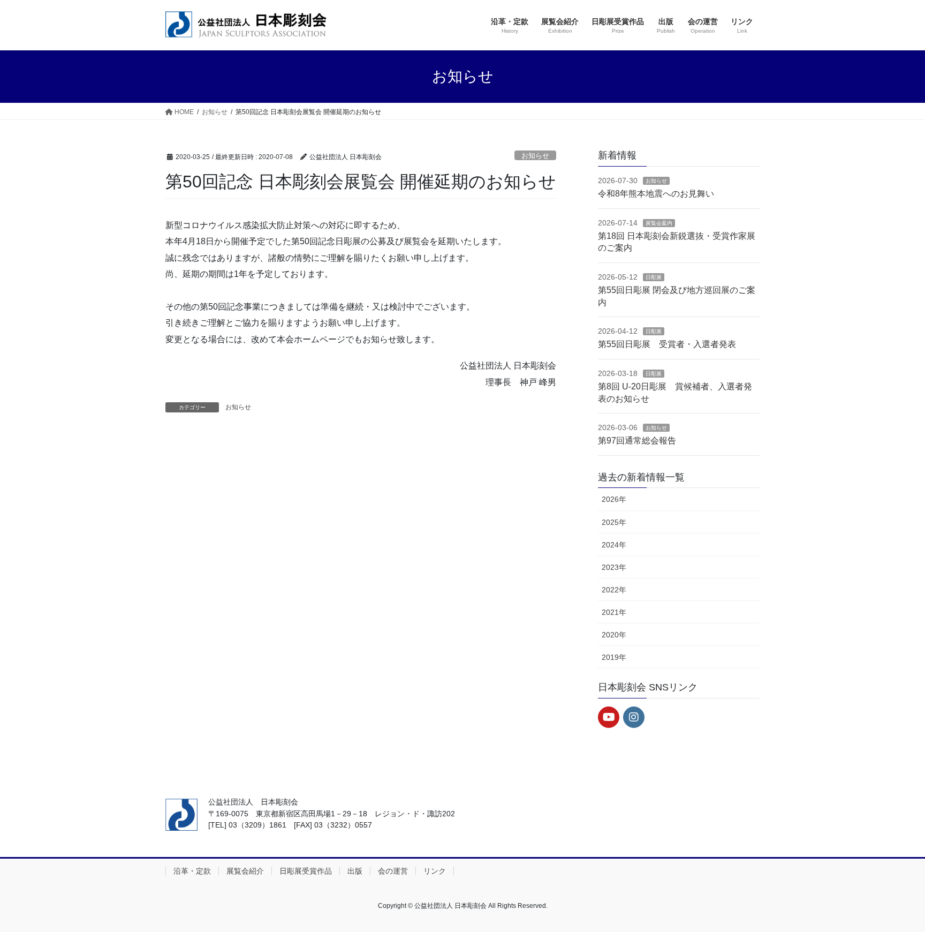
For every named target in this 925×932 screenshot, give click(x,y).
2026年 (614, 499)
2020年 (614, 634)
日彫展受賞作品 (305, 871)
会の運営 (393, 871)
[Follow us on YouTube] (608, 717)
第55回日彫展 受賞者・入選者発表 (667, 344)
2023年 (614, 567)
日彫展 (654, 277)
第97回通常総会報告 (637, 440)
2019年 (614, 657)
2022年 (614, 589)
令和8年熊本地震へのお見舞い (656, 193)
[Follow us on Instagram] (634, 717)
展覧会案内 (659, 223)
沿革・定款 (192, 871)
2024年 (614, 544)
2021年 (614, 612)
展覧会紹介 (245, 871)
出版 (354, 871)
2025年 (614, 522)
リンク (434, 871)
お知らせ (535, 156)
